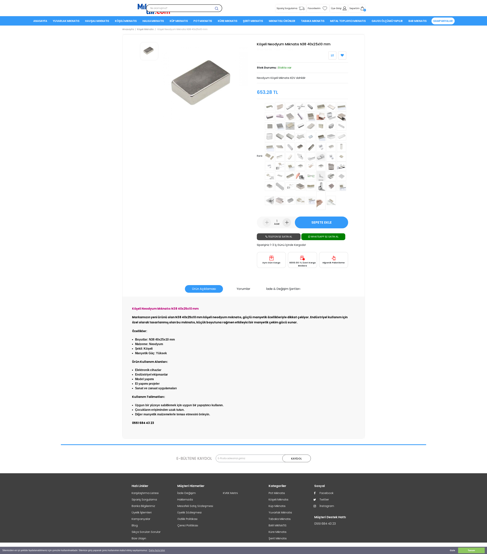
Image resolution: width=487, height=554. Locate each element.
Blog (135, 525)
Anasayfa (40, 21)
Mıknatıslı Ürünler (282, 21)
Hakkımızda (185, 499)
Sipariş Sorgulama (144, 499)
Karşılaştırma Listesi (145, 493)
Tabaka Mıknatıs (313, 21)
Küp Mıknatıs (179, 21)
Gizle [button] (452, 550)
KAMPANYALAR (443, 21)
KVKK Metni (230, 493)
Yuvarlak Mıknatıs (66, 21)
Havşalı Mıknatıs (97, 21)
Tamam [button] (471, 550)
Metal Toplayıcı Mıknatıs (348, 21)
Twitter (324, 499)
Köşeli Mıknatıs (126, 21)
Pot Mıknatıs (202, 21)
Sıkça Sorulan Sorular (146, 532)
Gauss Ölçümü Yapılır (387, 21)
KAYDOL (296, 458)
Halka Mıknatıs (153, 21)
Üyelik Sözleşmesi (189, 512)
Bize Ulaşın (139, 538)
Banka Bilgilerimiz (143, 506)
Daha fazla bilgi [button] (157, 550)
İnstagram (326, 506)
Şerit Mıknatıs (253, 21)
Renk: (260, 155)
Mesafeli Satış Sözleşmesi (195, 506)
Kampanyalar (141, 519)
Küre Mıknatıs (227, 21)
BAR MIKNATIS (417, 21)
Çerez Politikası (187, 525)
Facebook (326, 493)
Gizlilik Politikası (187, 519)
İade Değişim (186, 493)
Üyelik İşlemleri (142, 512)
